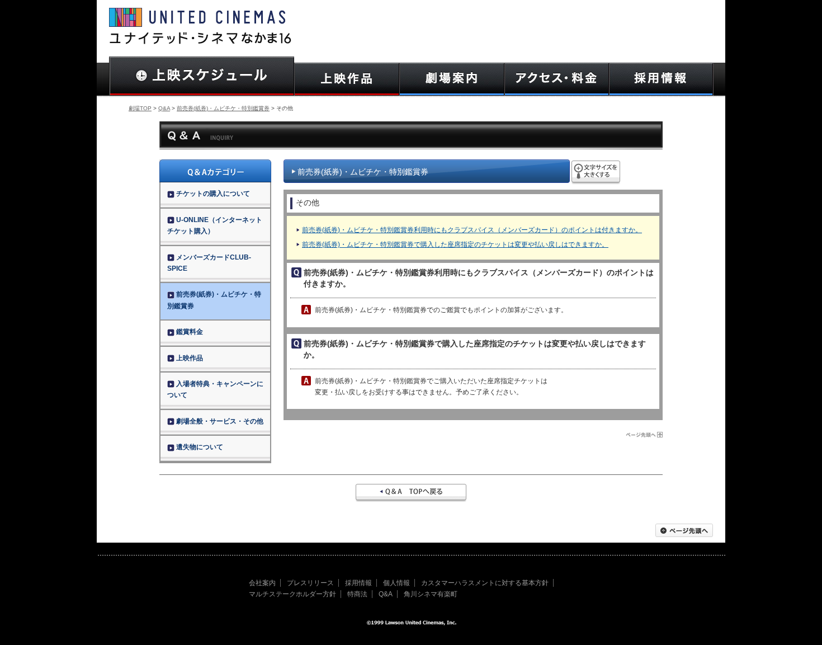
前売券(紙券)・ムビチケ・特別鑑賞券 (223, 108)
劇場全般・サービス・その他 (219, 421)
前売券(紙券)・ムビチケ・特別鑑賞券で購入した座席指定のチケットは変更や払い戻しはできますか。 (455, 244)
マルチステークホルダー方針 (292, 594)
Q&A (164, 108)
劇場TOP (140, 108)
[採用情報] (661, 79)
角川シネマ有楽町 (430, 594)
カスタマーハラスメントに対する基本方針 (485, 583)
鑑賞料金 (189, 332)
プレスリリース (310, 583)
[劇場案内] (451, 79)
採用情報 (358, 583)
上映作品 (189, 358)
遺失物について (199, 447)
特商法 (357, 594)
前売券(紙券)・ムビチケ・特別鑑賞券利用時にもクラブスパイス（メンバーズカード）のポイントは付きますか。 (472, 230)
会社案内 (262, 583)
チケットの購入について (213, 193)
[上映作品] (346, 79)
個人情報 (396, 583)
